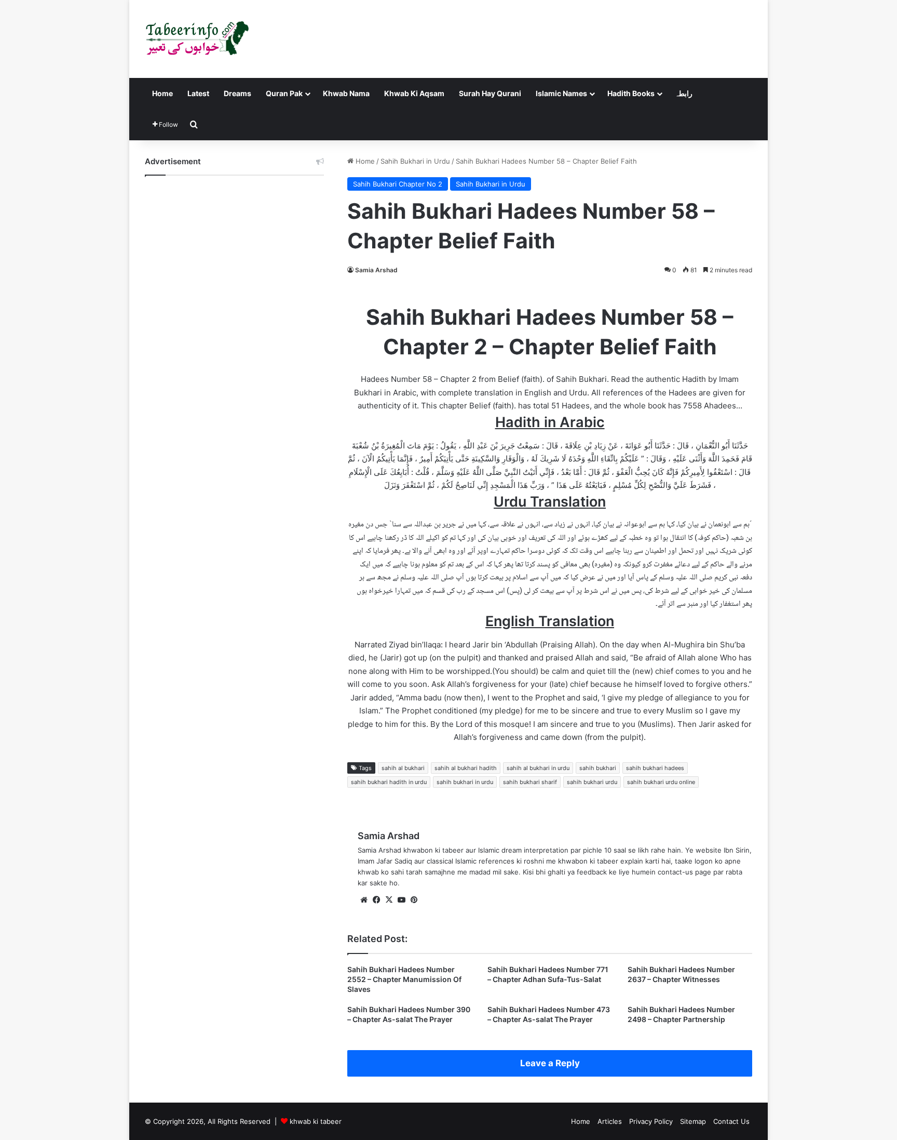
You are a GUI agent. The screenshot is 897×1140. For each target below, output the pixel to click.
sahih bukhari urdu (592, 782)
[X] (389, 900)
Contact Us (731, 1121)
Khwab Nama (346, 93)
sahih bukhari (597, 768)
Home (162, 93)
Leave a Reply (550, 1063)
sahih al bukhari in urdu (538, 768)
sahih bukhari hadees (655, 768)
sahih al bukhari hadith (465, 768)
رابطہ (683, 93)
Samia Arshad (376, 270)
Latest (198, 93)
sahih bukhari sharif (530, 782)
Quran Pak (284, 93)
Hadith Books (631, 93)
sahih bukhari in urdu (465, 782)
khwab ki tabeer (316, 1121)
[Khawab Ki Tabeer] (197, 39)
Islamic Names (561, 93)
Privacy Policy (651, 1121)
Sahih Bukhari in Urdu (415, 161)
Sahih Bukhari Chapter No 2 (397, 184)
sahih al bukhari (403, 768)
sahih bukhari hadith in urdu (389, 782)
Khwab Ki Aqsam (414, 93)
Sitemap (693, 1121)
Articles (609, 1121)
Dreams (237, 93)
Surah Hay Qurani (490, 93)
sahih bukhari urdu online (661, 782)
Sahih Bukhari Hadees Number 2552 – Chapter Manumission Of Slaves (404, 979)
